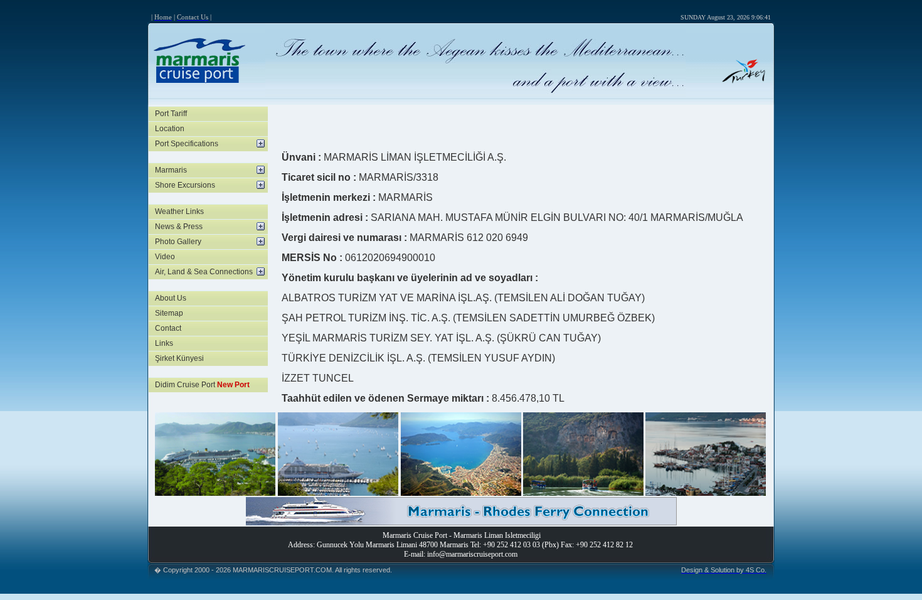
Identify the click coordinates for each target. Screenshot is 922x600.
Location (169, 128)
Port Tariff (171, 113)
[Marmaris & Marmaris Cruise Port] (215, 492)
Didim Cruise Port (202, 384)
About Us (170, 298)
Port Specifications (186, 143)
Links (164, 343)
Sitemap (169, 313)
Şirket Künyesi (179, 358)
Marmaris (171, 170)
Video (165, 256)
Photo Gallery (178, 241)
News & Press (179, 226)
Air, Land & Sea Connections (204, 271)
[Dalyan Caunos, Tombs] (583, 492)
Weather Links (179, 211)
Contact (168, 328)
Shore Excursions (185, 185)
